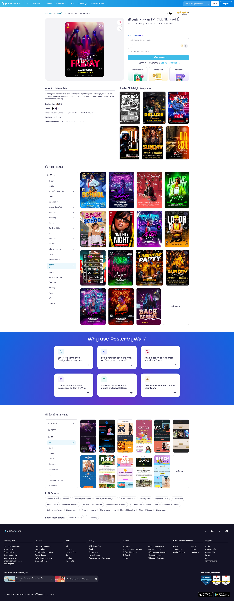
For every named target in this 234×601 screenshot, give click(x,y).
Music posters (145, 499)
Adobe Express (179, 552)
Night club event (161, 499)
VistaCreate (177, 549)
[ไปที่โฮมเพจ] (10, 3)
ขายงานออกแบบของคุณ (13, 561)
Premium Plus (71, 552)
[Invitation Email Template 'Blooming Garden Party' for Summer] (144, 471)
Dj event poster (152, 504)
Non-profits (70, 561)
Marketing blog (94, 555)
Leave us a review (10, 558)
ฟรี (67, 546)
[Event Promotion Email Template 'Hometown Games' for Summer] (88, 471)
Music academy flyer (128, 499)
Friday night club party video (105, 499)
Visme (193, 546)
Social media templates (44, 552)
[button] (119, 22)
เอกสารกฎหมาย (211, 561)
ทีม (67, 555)
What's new (8, 549)
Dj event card (161, 510)
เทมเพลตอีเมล (40, 549)
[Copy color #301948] (56, 108)
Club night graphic (89, 510)
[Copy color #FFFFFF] (59, 108)
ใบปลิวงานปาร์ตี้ (53, 499)
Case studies (9, 552)
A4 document (177, 499)
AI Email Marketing (130, 552)
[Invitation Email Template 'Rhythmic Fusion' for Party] (88, 436)
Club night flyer (136, 504)
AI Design (126, 546)
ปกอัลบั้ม (66, 499)
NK (60, 104)
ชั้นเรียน (92, 549)
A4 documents (52, 504)
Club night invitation (54, 510)
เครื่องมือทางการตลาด (43, 558)
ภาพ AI (125, 558)
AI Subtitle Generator (156, 546)
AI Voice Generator (155, 549)
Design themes (41, 555)
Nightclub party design (170, 504)
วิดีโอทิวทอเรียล (95, 546)
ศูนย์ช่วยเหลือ (210, 549)
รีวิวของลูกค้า (9, 564)
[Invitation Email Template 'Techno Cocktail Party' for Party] (107, 436)
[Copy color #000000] (53, 108)
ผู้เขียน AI (126, 555)
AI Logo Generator (155, 555)
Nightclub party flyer (108, 510)
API (206, 558)
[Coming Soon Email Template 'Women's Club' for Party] (181, 436)
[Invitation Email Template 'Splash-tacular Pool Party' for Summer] (125, 471)
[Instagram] (212, 531)
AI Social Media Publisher (132, 549)
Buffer (193, 549)
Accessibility (210, 552)
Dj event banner (72, 510)
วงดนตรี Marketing (75, 518)
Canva (175, 546)
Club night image (145, 510)
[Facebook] (205, 531)
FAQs (207, 555)
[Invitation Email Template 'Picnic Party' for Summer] (107, 471)
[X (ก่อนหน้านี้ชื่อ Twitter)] (219, 531)
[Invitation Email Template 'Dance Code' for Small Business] (162, 436)
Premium (69, 549)
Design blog (93, 552)
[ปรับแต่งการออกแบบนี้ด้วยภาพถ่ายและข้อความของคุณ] (84, 49)
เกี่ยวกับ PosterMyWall (12, 546)
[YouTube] (226, 531)
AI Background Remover (157, 552)
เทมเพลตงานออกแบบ (43, 546)
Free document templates (116, 504)
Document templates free (92, 504)
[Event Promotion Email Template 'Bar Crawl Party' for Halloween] (125, 436)
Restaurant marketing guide (99, 558)
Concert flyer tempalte (82, 499)
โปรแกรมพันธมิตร (11, 555)
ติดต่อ (207, 546)
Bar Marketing (92, 518)
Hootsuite (195, 552)
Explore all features (42, 561)
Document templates (70, 504)
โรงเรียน (69, 558)
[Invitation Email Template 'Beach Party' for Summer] (162, 471)
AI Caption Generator (156, 558)
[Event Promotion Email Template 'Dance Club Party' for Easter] (144, 436)
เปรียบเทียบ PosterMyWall (183, 541)
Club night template (127, 510)
